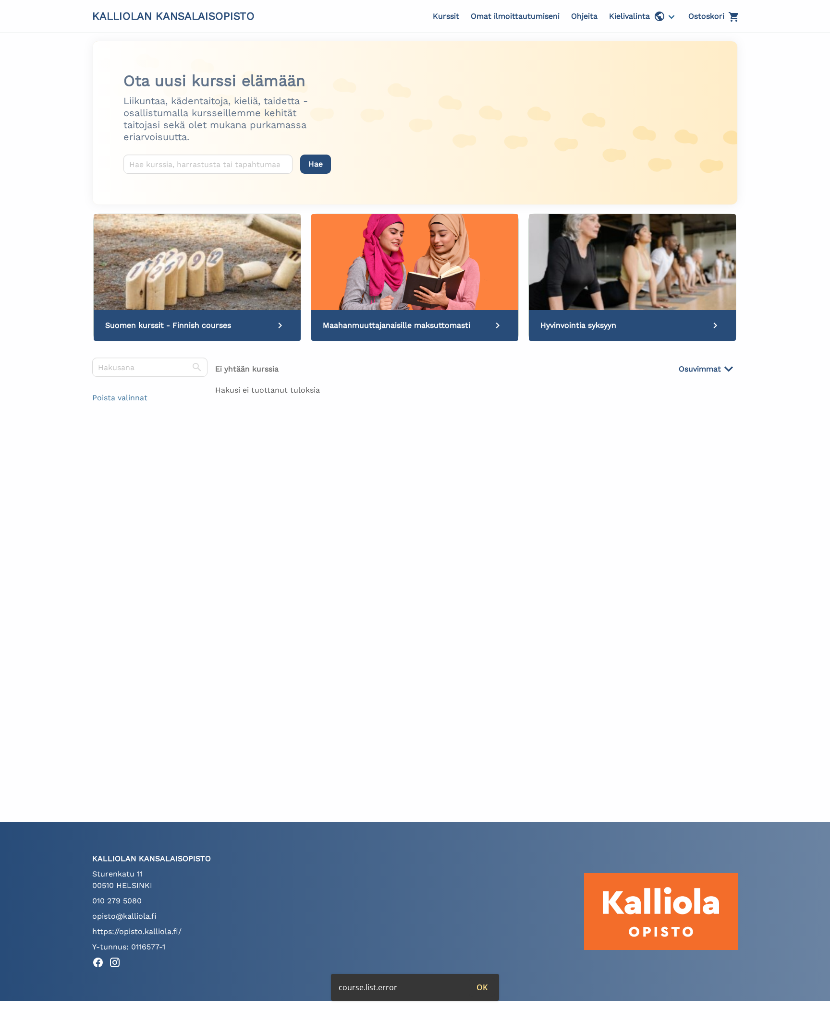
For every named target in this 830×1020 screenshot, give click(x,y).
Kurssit (446, 16)
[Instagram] (117, 964)
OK (482, 987)
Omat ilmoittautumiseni (515, 16)
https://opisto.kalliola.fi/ (137, 931)
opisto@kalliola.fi (124, 916)
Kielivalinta (629, 16)
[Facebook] (100, 964)
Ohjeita (584, 16)
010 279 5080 (117, 900)
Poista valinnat (119, 397)
